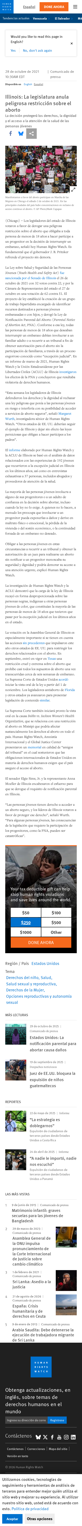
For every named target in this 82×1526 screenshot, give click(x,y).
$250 (26, 922)
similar (44, 700)
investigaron (68, 371)
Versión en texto (17, 1456)
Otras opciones (39, 1518)
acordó (63, 679)
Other (56, 932)
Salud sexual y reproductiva (31, 983)
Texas (52, 658)
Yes (13, 50)
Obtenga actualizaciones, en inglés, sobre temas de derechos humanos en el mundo (37, 1400)
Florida (70, 690)
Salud (46, 977)
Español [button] (29, 6)
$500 (56, 922)
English (28, 84)
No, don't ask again (37, 50)
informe (14, 450)
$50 (25, 912)
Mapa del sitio (58, 1449)
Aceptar (12, 1518)
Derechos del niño (22, 977)
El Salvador (62, 18)
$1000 (25, 932)
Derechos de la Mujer (25, 989)
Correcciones (36, 1449)
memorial (34, 747)
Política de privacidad (30, 1508)
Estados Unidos (45, 963)
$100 (56, 912)
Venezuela (40, 18)
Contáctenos (15, 1449)
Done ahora (54, 6)
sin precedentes (34, 643)
